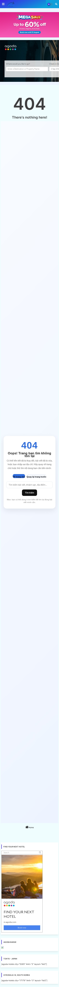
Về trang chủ (19, 477)
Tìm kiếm (29, 492)
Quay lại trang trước (36, 477)
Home (31, 827)
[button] (56, 4)
